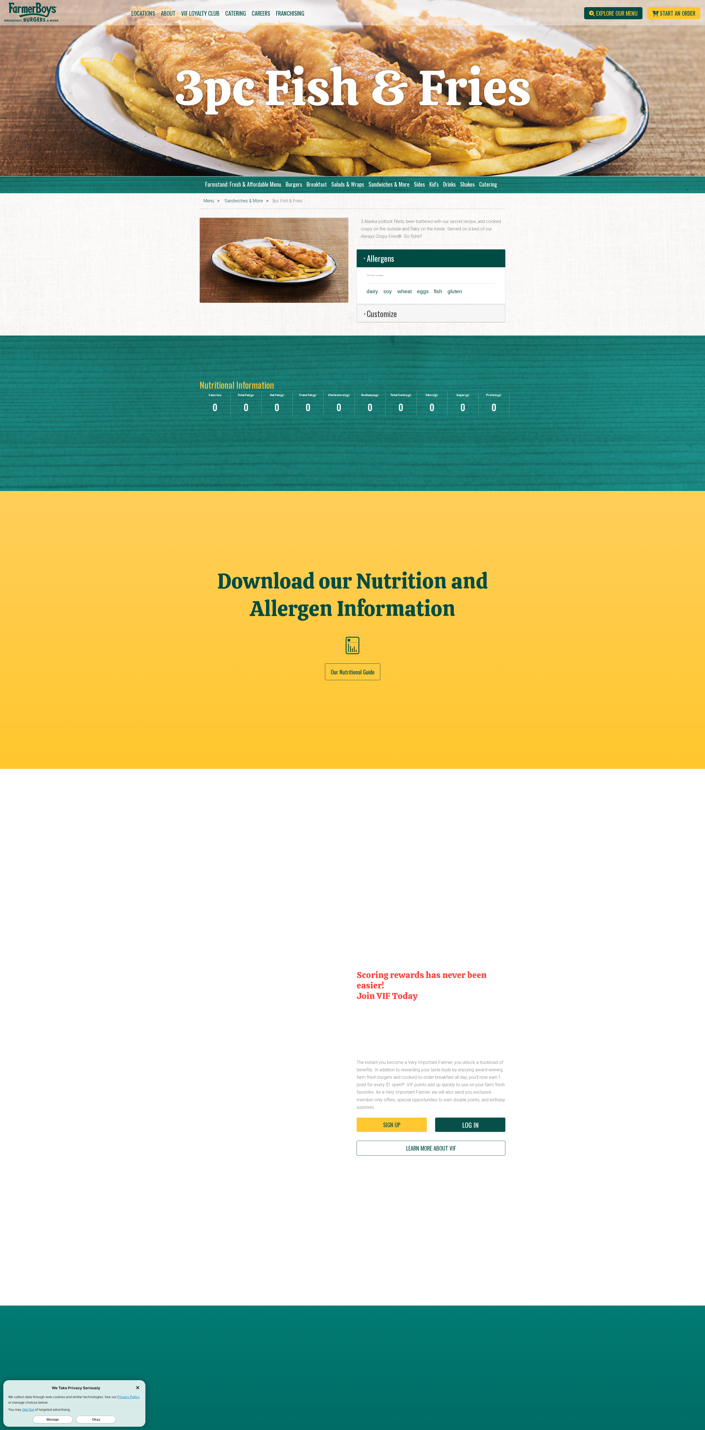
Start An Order (676, 13)
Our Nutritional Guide (353, 672)
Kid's (434, 184)
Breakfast (317, 184)
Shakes (467, 184)
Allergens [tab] (380, 258)
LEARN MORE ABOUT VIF (431, 1148)
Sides (419, 184)
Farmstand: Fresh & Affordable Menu (243, 184)
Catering (235, 13)
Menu (209, 200)
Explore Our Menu (616, 13)
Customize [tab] (382, 313)
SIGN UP (391, 1124)
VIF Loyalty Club (200, 13)
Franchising (290, 13)
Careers (261, 13)
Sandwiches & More (389, 184)
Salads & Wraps (347, 184)
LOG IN (470, 1125)
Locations (143, 13)
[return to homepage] (58, 13)
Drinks (449, 184)
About (168, 13)
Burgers (294, 184)
